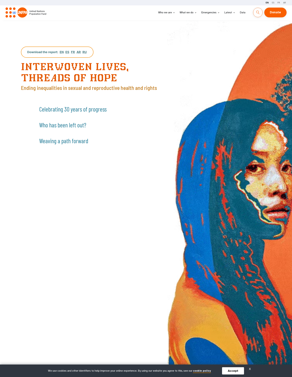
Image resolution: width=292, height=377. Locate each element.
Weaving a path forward (63, 140)
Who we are (165, 12)
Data (242, 12)
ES (273, 2)
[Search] (258, 12)
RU (84, 52)
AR (284, 2)
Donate (275, 12)
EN (267, 2)
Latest (228, 12)
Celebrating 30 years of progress (73, 109)
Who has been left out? (62, 125)
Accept (233, 371)
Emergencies (208, 12)
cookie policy (202, 370)
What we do (186, 12)
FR (278, 2)
